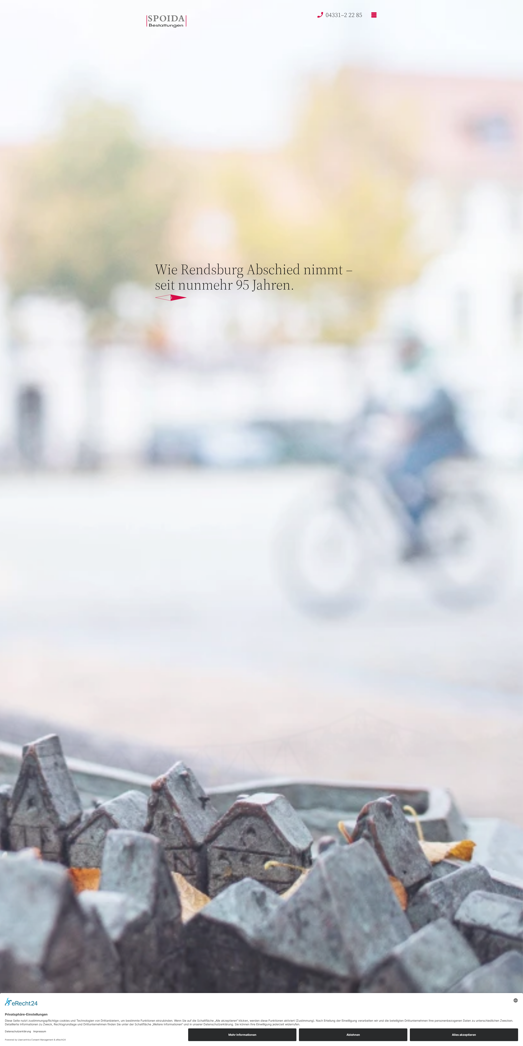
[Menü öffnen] (373, 15)
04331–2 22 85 (344, 15)
